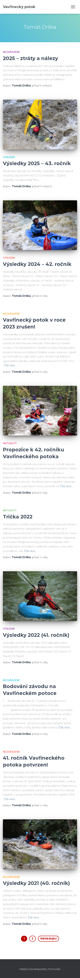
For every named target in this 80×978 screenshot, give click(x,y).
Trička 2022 (17, 517)
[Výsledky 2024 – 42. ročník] (40, 225)
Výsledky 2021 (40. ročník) (36, 883)
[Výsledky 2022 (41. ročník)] (40, 596)
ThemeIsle (54, 969)
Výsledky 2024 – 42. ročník (37, 264)
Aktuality (10, 443)
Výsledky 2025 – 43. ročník (37, 163)
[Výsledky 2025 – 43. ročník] (40, 124)
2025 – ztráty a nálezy (30, 58)
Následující (48, 938)
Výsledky (9, 157)
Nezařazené (11, 51)
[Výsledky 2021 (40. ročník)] (40, 844)
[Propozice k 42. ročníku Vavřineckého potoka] (40, 411)
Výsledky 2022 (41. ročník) (36, 635)
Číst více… (10, 365)
